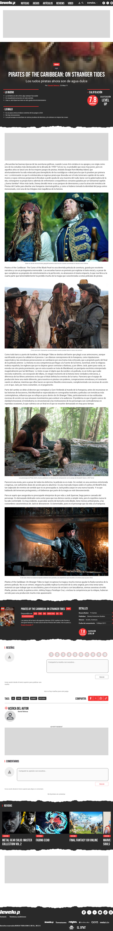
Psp (40, 613)
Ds (57, 613)
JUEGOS (36, 3)
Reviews (6, 836)
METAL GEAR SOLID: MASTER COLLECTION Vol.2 (17, 842)
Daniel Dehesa (53, 85)
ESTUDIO (42, 698)
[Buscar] (83, 3)
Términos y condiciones (17, 917)
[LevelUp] (49, 922)
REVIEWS (60, 3)
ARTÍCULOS (48, 3)
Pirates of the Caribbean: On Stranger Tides (43, 609)
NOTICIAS (25, 3)
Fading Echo (43, 840)
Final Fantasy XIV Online (84, 840)
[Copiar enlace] (105, 698)
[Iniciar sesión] (79, 3)
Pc (61, 613)
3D (13, 698)
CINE (18, 698)
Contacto (3, 917)
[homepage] (8, 3)
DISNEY (33, 698)
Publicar (101, 677)
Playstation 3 (27, 616)
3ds (35, 613)
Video (70, 3)
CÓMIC (25, 698)
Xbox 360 (51, 613)
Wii (44, 613)
